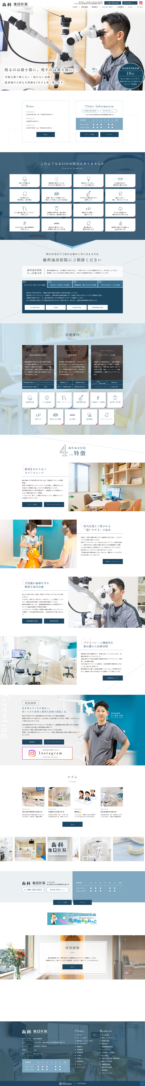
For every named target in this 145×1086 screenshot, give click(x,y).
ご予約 (79, 1055)
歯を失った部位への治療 (60, 285)
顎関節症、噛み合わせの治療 (85, 285)
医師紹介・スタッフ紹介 (85, 1041)
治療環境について (112, 678)
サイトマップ (81, 1067)
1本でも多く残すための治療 (34, 285)
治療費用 (80, 1050)
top (142, 1083)
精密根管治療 (54, 621)
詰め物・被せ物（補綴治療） (111, 1058)
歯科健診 (105, 1070)
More (45, 134)
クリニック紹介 (32, 504)
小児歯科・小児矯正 (108, 1052)
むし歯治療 (105, 1035)
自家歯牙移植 (76, 307)
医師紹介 (95, 7)
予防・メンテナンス (108, 1038)
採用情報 (80, 1052)
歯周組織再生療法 (97, 307)
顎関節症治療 (106, 1064)
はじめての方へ (107, 7)
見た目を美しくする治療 (110, 285)
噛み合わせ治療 (107, 1067)
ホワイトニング (107, 1073)
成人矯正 (105, 1055)
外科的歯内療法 (35, 307)
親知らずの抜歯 (107, 1061)
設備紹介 (80, 1047)
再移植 (56, 307)
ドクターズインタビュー (54, 504)
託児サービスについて (113, 561)
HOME (75, 7)
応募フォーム (81, 1058)
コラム (130, 7)
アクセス (140, 7)
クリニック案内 (89, 134)
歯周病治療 (105, 1041)
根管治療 (105, 1044)
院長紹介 (32, 742)
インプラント (106, 1050)
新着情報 (80, 1061)
